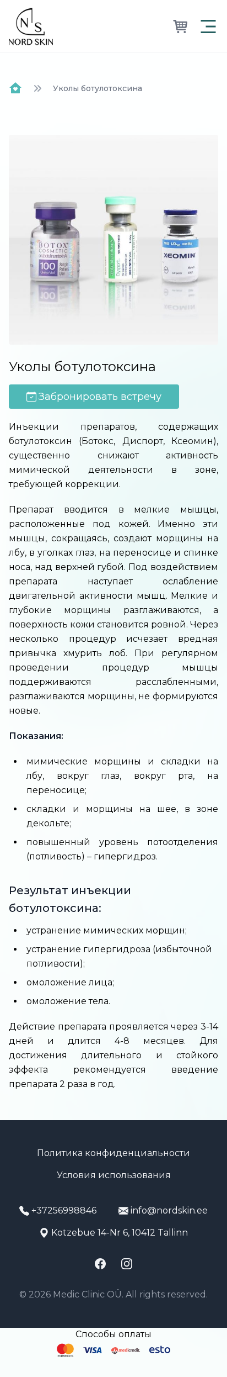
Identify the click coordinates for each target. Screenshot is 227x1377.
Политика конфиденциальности (113, 1153)
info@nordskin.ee (169, 1210)
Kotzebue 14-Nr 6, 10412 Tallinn (119, 1232)
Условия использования (114, 1175)
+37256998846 (63, 1210)
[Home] (15, 88)
